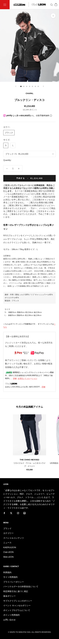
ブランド (7, 528)
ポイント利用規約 (11, 615)
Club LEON (8, 552)
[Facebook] (4, 513)
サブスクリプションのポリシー (17, 601)
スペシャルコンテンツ (13, 538)
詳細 (15, 378)
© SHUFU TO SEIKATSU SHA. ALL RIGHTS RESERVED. (29, 632)
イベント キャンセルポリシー (17, 605)
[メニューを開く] (5, 4)
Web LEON (8, 557)
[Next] (43, 86)
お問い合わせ (9, 620)
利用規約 (7, 572)
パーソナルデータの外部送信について (20, 586)
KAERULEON (9, 547)
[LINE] (24, 513)
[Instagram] (18, 513)
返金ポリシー (9, 596)
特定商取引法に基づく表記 (15, 591)
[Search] (51, 4)
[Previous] (15, 86)
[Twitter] (11, 513)
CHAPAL (29, 93)
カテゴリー (8, 533)
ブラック (9, 132)
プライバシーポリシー (13, 582)
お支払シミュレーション (27, 378)
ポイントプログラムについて (16, 610)
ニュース (7, 542)
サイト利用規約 (10, 577)
